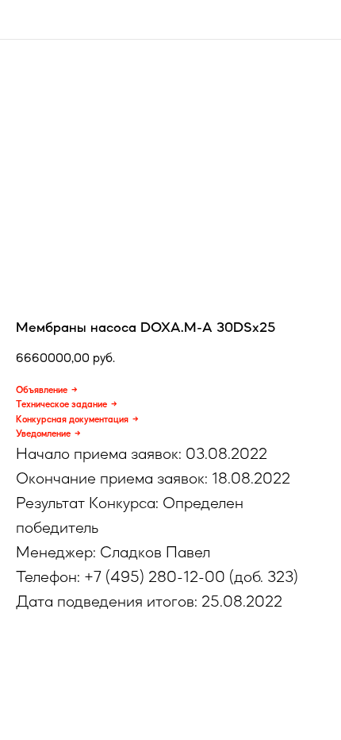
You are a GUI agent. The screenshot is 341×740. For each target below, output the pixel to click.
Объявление (41, 390)
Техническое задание (61, 404)
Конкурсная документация (72, 419)
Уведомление (43, 433)
